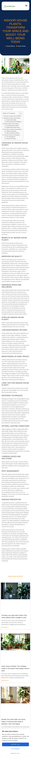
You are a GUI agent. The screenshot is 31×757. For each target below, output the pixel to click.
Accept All (15, 744)
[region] (15, 743)
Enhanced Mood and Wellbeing (13, 121)
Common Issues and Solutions (12, 135)
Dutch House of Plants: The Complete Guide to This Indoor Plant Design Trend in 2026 (15, 668)
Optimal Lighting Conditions (13, 133)
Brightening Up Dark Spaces (13, 127)
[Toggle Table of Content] (20, 113)
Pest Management (10, 136)
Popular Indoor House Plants (11, 123)
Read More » (5, 627)
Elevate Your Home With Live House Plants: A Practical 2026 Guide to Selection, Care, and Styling (13, 722)
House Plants (22, 46)
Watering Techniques (11, 131)
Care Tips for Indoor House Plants (13, 129)
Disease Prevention (11, 138)
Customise (15, 748)
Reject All (15, 753)
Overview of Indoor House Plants (12, 116)
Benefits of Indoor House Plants (12, 118)
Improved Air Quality (11, 120)
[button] (26, 5)
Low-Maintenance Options (12, 125)
